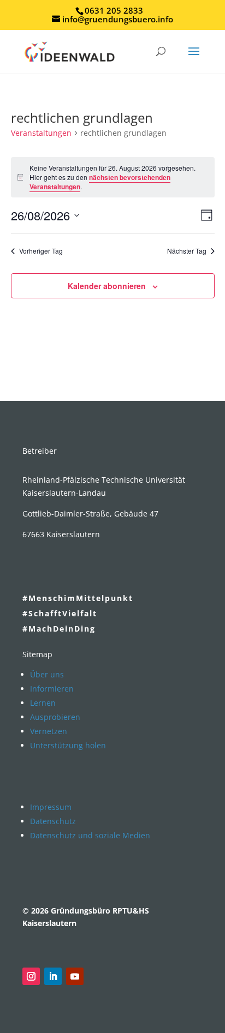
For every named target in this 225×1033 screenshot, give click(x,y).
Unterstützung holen (68, 745)
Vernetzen (48, 731)
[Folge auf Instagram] (31, 976)
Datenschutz (53, 821)
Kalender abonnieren (107, 285)
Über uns (47, 674)
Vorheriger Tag (41, 251)
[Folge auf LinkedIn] (53, 976)
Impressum (51, 807)
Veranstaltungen (41, 133)
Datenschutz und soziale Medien (90, 835)
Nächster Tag (186, 251)
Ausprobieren (55, 717)
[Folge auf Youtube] (75, 976)
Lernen (43, 703)
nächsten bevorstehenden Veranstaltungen (99, 181)
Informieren (52, 688)
